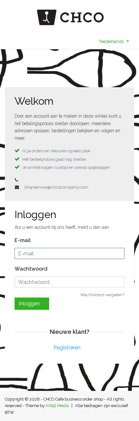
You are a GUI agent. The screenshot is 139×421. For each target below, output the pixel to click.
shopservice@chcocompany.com (56, 187)
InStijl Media (57, 405)
